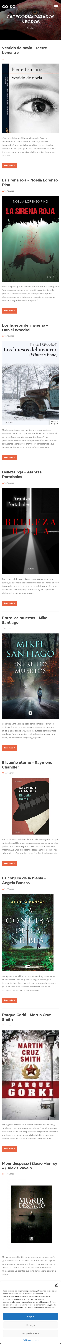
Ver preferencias (30, 1333)
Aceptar (30, 1316)
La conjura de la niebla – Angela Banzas (24, 880)
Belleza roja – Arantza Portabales (22, 474)
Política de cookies (30, 1340)
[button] (56, 1284)
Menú (56, 6)
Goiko (9, 6)
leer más (8, 165)
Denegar (30, 1324)
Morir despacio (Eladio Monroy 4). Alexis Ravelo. (29, 1165)
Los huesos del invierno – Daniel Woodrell (25, 327)
